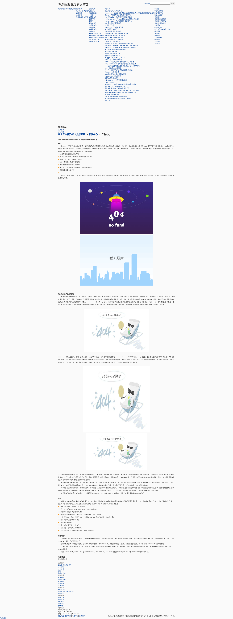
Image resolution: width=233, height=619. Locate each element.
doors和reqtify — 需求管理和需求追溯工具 (118, 17)
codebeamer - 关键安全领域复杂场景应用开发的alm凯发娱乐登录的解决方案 (129, 13)
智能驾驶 (157, 17)
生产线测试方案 (94, 39)
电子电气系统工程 (95, 33)
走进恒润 (157, 41)
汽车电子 (92, 9)
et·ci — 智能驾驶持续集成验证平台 (116, 96)
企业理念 (61, 567)
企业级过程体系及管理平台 (113, 11)
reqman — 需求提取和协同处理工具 (116, 33)
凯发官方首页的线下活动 (162, 29)
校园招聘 (157, 35)
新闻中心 (93, 134)
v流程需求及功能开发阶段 (113, 31)
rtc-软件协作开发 (110, 25)
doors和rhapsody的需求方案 (114, 37)
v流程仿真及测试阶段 (111, 78)
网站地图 (61, 616)
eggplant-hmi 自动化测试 (113, 76)
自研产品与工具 (94, 41)
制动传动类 (93, 23)
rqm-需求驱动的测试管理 (113, 23)
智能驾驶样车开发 (160, 21)
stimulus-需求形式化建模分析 (114, 39)
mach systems (109, 82)
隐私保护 (82, 616)
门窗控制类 (93, 17)
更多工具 (107, 100)
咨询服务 (92, 31)
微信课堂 (157, 31)
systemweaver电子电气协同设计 (115, 49)
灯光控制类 (93, 25)
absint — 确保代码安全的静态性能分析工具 (119, 70)
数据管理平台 (158, 13)
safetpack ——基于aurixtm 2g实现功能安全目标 (120, 84)
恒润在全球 (62, 573)
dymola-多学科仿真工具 (112, 54)
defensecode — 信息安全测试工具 (116, 80)
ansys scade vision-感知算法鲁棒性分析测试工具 (121, 64)
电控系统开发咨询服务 (96, 35)
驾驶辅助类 (93, 13)
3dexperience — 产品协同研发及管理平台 (118, 21)
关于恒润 (79, 9)
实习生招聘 (158, 37)
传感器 (91, 15)
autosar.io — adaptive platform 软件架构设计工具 (121, 47)
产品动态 (61, 132)
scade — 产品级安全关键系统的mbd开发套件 (119, 62)
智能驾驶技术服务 (160, 19)
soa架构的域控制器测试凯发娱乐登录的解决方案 (120, 92)
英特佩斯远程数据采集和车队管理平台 (117, 88)
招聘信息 (68, 616)
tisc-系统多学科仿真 (111, 51)
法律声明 (75, 616)
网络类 (91, 21)
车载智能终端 (158, 11)
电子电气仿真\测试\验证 (97, 37)
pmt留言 (61, 606)
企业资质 (79, 15)
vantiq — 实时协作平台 (112, 94)
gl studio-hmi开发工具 (112, 72)
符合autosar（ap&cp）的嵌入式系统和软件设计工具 (122, 45)
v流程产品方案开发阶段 (112, 41)
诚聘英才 (157, 33)
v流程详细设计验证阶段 (112, 56)
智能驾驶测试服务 (160, 23)
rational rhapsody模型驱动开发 (115, 35)
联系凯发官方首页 (82, 17)
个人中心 (61, 604)
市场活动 (157, 25)
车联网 (156, 9)
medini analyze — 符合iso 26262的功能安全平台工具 (122, 19)
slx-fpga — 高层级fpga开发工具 (115, 58)
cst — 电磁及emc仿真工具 (113, 68)
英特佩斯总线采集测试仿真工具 (115, 86)
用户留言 (61, 602)
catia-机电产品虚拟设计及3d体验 (115, 74)
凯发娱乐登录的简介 (82, 11)
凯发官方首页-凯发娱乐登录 (67, 9)
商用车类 (92, 19)
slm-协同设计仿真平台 (112, 29)
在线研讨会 (158, 27)
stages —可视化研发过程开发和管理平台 (118, 15)
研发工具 (107, 9)
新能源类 (92, 27)
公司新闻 (61, 130)
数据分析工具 (158, 15)
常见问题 (157, 43)
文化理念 (79, 13)
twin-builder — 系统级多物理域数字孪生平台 (119, 43)
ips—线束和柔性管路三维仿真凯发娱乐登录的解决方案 (122, 66)
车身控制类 (93, 29)
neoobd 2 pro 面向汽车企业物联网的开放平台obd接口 (122, 90)
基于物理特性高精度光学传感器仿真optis (118, 98)
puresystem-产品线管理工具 (114, 27)
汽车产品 (92, 11)
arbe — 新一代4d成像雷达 (113, 60)
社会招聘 (157, 39)
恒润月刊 (61, 599)
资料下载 (61, 598)
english (147, 3)
